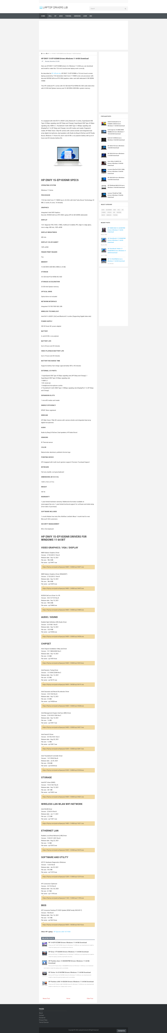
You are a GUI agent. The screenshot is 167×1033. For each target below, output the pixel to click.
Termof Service (44, 1022)
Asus (114, 209)
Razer (103, 215)
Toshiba (115, 215)
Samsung (109, 215)
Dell (119, 209)
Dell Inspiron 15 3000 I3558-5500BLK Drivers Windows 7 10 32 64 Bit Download (116, 132)
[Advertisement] (83, 35)
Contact (41, 1015)
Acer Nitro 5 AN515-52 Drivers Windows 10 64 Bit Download (115, 163)
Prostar (119, 212)
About (41, 1013)
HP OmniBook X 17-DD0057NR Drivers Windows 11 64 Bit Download (117, 240)
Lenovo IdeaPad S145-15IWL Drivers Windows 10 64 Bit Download (116, 171)
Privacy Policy (43, 1020)
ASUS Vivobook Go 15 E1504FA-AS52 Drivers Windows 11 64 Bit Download (116, 124)
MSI (114, 212)
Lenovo (109, 212)
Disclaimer (42, 1017)
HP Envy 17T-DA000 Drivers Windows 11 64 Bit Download (68, 952)
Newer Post (46, 998)
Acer (103, 209)
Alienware (109, 209)
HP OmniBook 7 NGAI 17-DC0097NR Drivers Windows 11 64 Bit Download (117, 250)
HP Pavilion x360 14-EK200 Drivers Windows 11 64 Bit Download (71, 981)
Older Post (90, 998)
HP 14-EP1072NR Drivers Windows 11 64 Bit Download (67, 942)
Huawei (104, 212)
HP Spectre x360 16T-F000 (62, 932)
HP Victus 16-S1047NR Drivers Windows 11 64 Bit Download (69, 972)
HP (42, 61)
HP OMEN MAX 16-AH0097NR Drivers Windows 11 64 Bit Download (116, 230)
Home (68, 998)
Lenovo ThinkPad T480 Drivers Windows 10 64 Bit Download (115, 195)
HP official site (56, 73)
